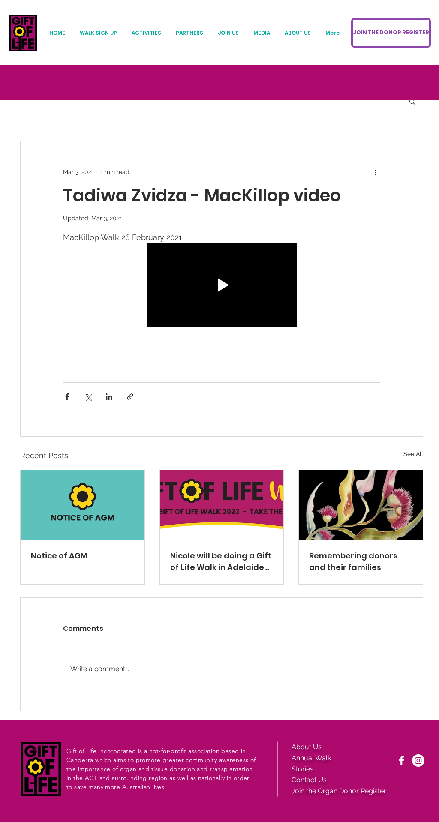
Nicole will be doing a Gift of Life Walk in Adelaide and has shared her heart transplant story (220, 561)
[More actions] (375, 172)
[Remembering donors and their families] (361, 505)
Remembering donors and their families (353, 561)
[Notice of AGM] (82, 505)
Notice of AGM (59, 555)
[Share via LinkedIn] (109, 397)
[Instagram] (418, 760)
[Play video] (222, 285)
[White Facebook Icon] (401, 760)
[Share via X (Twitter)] (88, 397)
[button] (412, 101)
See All (413, 453)
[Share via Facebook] (67, 397)
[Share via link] (130, 397)
